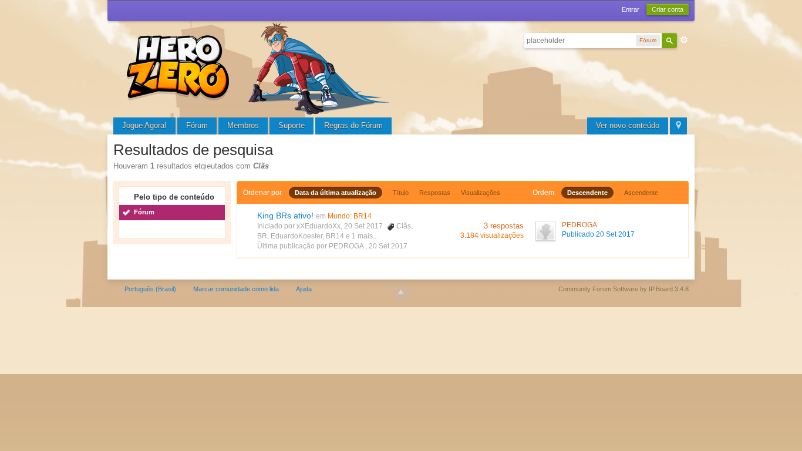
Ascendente (641, 192)
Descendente (587, 192)
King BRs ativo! (285, 215)
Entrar (630, 9)
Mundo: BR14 (350, 216)
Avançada (684, 40)
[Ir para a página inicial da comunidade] (260, 67)
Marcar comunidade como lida (236, 288)
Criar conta (667, 9)
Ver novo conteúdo (627, 125)
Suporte (291, 125)
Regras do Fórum (353, 125)
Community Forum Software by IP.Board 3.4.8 (623, 288)
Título (401, 192)
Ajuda (304, 288)
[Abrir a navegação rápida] (678, 125)
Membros (243, 125)
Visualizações (480, 192)
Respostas (434, 192)
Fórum (197, 125)
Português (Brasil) (150, 288)
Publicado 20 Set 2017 (598, 234)
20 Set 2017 (388, 246)
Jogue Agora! (144, 125)
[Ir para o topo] (401, 292)
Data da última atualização (335, 192)
